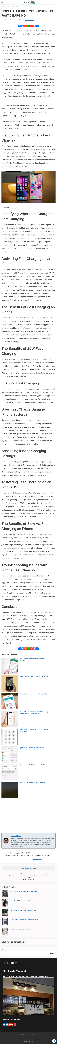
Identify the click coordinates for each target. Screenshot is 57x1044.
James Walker (16, 836)
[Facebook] (19, 26)
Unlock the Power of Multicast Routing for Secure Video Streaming (27, 856)
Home (16, 1034)
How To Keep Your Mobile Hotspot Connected (23, 910)
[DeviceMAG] (29, 2)
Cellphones (15, 6)
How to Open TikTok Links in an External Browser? (24, 901)
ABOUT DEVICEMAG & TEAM (28, 868)
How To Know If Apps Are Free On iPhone (18, 853)
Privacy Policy (26, 1034)
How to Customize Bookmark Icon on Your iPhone (24, 919)
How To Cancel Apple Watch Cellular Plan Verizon (24, 891)
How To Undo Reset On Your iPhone (20, 929)
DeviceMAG (4, 6)
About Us (20, 1034)
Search (4, 950)
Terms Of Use (33, 1034)
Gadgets (10, 6)
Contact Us (39, 1034)
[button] (56, 2)
